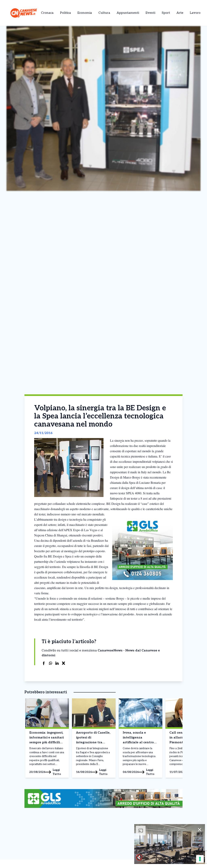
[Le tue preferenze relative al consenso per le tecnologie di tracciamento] (200, 859)
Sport (166, 13)
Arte (179, 13)
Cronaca (47, 13)
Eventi (150, 13)
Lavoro (195, 13)
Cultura (104, 13)
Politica (65, 13)
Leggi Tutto (57, 772)
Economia (84, 13)
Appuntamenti (128, 13)
